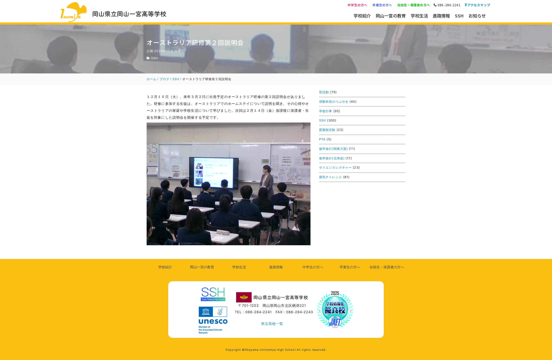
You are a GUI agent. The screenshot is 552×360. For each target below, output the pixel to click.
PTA (322, 139)
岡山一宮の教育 (202, 267)
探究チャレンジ (330, 177)
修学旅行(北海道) (332, 158)
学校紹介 (165, 267)
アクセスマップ (478, 5)
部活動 (324, 92)
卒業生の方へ (382, 5)
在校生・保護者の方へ (413, 5)
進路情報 (276, 267)
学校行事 (325, 111)
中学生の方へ (357, 5)
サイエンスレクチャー (335, 167)
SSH (154, 58)
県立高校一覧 (272, 323)
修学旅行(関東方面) (333, 149)
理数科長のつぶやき (333, 101)
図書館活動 (327, 130)
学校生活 (239, 267)
